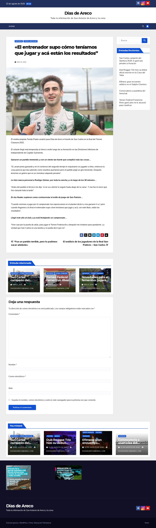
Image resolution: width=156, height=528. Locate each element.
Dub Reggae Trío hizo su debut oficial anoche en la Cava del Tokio (133, 72)
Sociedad (86, 436)
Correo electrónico (17, 376)
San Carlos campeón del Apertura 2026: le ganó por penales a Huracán (131, 60)
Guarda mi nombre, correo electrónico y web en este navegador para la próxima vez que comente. (54, 400)
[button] (143, 26)
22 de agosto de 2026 (130, 447)
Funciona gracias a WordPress (17, 523)
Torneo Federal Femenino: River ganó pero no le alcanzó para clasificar (132, 102)
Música (57, 436)
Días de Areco (78, 13)
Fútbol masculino (30, 41)
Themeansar (46, 523)
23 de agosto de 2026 (22, 447)
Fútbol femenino (61, 273)
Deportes (18, 41)
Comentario (14, 314)
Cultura (50, 436)
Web (11, 388)
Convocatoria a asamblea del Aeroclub (128, 443)
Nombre (13, 365)
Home (12, 26)
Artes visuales (88, 432)
